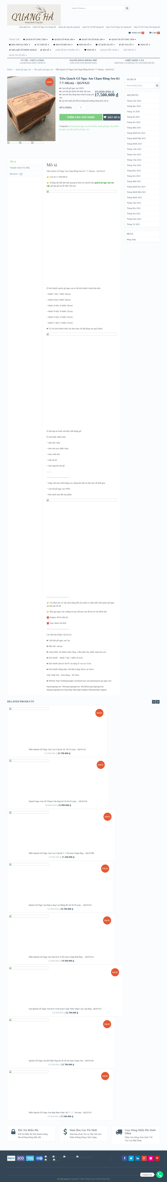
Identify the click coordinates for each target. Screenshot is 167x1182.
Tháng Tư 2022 (133, 224)
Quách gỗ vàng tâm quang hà (69, 27)
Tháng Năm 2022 (134, 219)
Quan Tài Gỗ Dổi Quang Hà (93, 27)
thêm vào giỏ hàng (81, 117)
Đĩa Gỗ (45, 50)
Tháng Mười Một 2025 (136, 138)
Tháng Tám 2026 (134, 101)
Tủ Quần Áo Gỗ (105, 45)
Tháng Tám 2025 (134, 154)
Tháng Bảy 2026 (134, 106)
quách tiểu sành (108, 50)
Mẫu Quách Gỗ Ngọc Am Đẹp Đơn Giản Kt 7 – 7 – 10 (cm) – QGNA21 (60, 1112)
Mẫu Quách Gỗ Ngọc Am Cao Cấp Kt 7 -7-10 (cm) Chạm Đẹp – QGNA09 (61, 853)
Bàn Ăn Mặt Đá (62, 45)
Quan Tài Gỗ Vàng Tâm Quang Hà (147, 27)
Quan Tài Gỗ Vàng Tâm (122, 39)
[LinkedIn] (137, 1158)
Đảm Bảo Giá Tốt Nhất (83, 1130)
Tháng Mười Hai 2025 (136, 133)
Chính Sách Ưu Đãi (20, 167)
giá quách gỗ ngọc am (78, 126)
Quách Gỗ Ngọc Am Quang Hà (44, 27)
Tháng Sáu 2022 (133, 213)
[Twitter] (131, 1158)
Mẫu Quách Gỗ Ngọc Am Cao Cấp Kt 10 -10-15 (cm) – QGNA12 (57, 749)
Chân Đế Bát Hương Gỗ (66, 50)
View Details (57, 731)
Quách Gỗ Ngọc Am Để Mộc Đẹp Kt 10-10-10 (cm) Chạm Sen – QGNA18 (61, 1061)
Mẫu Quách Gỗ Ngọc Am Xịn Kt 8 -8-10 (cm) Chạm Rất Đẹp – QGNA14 (61, 957)
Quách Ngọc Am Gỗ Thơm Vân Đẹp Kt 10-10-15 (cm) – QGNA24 (58, 801)
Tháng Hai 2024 (133, 176)
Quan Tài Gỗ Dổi (17, 55)
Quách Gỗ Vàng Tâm (35, 39)
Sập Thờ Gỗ (128, 50)
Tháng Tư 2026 (133, 111)
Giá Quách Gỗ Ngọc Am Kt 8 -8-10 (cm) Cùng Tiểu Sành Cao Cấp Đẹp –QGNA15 (65, 1009)
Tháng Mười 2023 (134, 197)
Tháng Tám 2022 (134, 203)
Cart (154, 33)
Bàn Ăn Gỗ (84, 45)
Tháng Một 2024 (134, 181)
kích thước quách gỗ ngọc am (100, 126)
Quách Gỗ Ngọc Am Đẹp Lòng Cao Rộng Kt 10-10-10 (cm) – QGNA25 (60, 905)
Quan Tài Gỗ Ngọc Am (92, 39)
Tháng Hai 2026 (133, 122)
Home (9, 69)
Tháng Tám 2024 (134, 165)
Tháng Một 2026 (134, 128)
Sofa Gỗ (144, 45)
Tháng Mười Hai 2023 (136, 187)
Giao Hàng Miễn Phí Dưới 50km (140, 1131)
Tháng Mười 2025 (134, 144)
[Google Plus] (144, 1158)
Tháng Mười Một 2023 (136, 192)
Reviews (15, 174)
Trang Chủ (14, 39)
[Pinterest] (157, 1158)
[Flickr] (150, 1158)
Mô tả (13, 161)
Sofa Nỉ (90, 50)
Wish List (136, 33)
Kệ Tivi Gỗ (126, 45)
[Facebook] (124, 1158)
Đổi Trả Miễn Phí (28, 1130)
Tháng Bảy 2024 (134, 170)
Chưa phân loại (24, 27)
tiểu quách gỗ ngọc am (43, 69)
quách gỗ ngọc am (63, 39)
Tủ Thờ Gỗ (42, 45)
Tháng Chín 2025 (134, 149)
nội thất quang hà (63, 1179)
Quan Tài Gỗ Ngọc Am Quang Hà (118, 27)
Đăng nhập (131, 239)
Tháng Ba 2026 (133, 117)
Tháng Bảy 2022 (134, 208)
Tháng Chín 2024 (134, 160)
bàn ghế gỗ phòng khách (24, 50)
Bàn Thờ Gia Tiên (19, 45)
